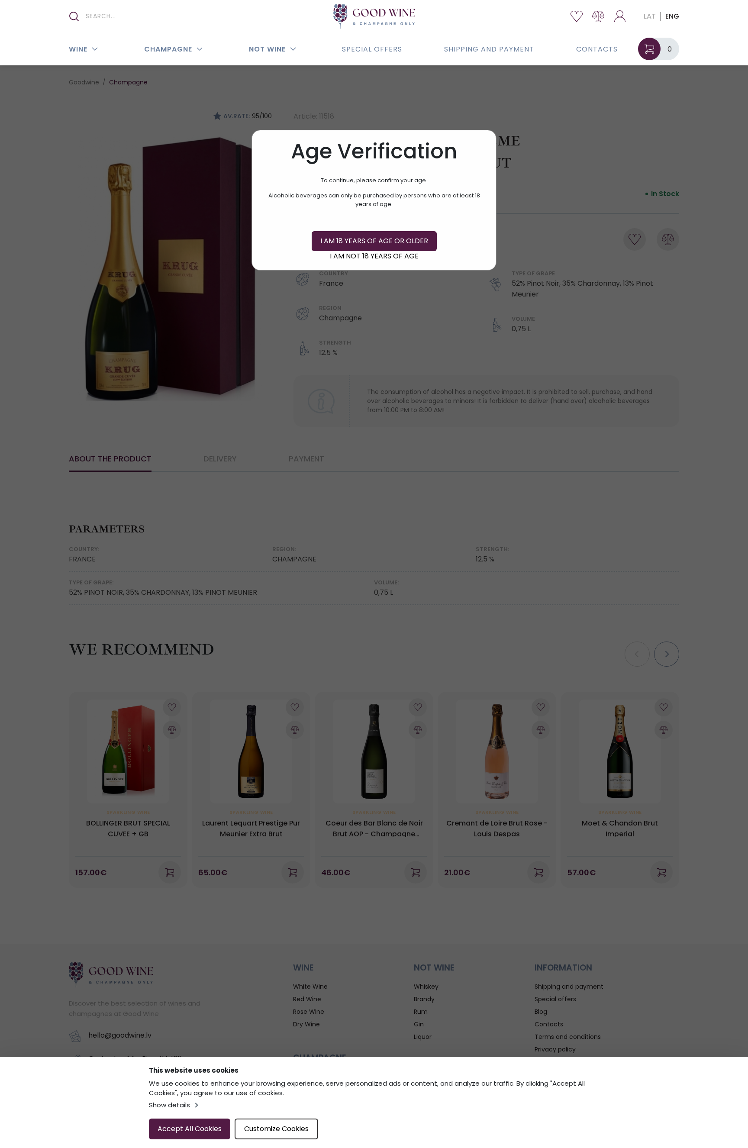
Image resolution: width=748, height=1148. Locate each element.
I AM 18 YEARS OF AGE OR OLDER (374, 241)
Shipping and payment (489, 49)
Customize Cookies (276, 1129)
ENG (672, 16)
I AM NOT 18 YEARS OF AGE (374, 256)
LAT (650, 16)
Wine (78, 49)
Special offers (372, 49)
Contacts (597, 49)
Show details (169, 1104)
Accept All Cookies (190, 1129)
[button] (94, 49)
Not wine (267, 49)
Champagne (168, 49)
